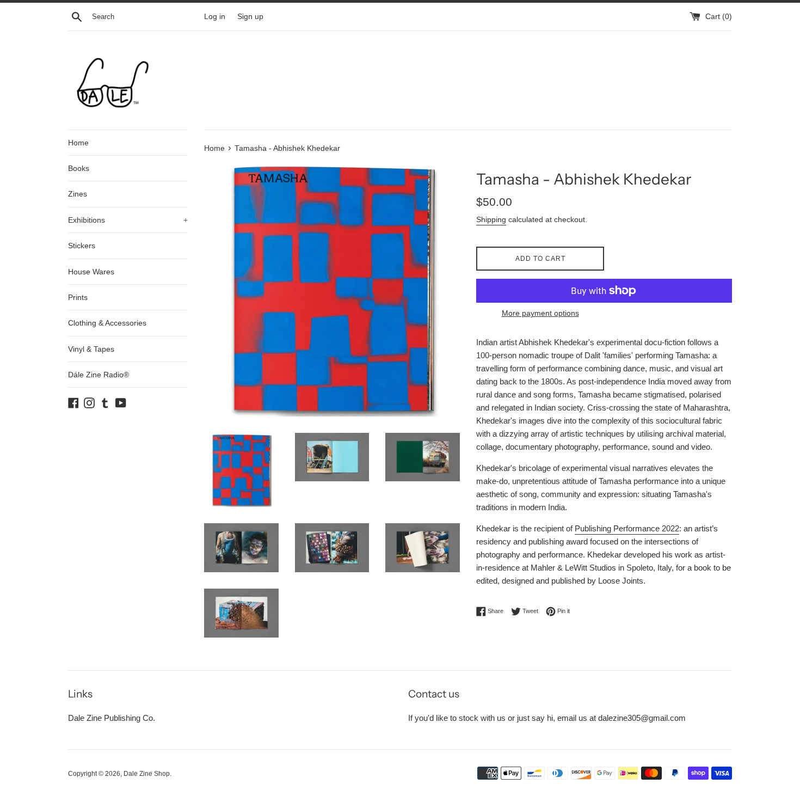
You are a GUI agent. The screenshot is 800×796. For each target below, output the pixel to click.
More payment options (540, 313)
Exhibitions (128, 220)
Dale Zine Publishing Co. (111, 717)
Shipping (491, 219)
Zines (77, 193)
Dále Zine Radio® (98, 374)
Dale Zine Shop (147, 773)
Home (78, 142)
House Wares (91, 271)
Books (78, 168)
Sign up (250, 17)
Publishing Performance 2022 (627, 528)
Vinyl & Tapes (91, 349)
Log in (214, 17)
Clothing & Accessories (107, 323)
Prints (78, 297)
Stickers (81, 245)
